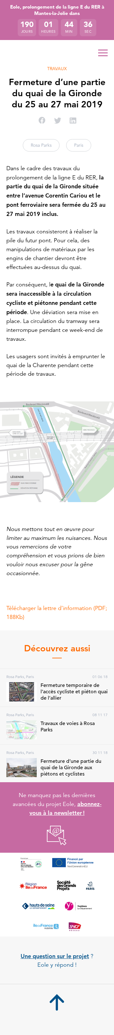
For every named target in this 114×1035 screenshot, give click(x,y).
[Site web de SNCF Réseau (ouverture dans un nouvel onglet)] (75, 926)
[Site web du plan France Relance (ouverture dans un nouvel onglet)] (31, 864)
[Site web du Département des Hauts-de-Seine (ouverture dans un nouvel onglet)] (38, 906)
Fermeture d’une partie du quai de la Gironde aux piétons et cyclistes (71, 767)
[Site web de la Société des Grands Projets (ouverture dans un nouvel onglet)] (66, 886)
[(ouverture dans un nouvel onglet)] (57, 836)
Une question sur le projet (55, 956)
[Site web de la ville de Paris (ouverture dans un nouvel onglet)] (90, 886)
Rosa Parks (41, 145)
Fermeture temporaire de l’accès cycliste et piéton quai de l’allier (74, 691)
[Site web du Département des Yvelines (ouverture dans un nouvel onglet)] (78, 906)
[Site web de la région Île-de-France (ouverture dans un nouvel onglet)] (33, 886)
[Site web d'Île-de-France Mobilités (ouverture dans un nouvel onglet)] (46, 926)
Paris (78, 145)
